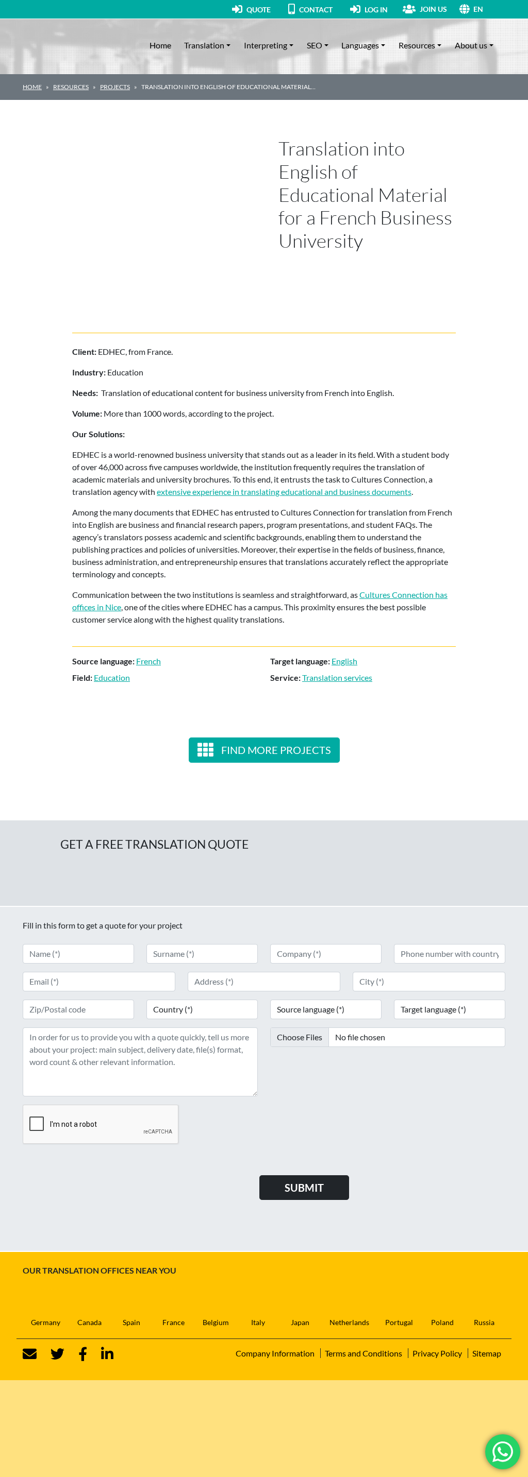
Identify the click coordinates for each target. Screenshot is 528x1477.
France (173, 1322)
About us (471, 45)
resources (71, 87)
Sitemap (486, 1353)
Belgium (216, 1322)
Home (160, 45)
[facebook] (76, 1354)
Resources (417, 45)
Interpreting (265, 45)
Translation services (337, 677)
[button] (489, 9)
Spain (131, 1322)
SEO (314, 45)
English (344, 661)
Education (112, 677)
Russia (484, 1322)
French (148, 661)
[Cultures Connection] (79, 45)
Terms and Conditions (363, 1353)
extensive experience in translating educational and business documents (284, 491)
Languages (360, 45)
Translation (204, 45)
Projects (115, 87)
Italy (258, 1322)
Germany (45, 1322)
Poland (442, 1322)
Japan (300, 1322)
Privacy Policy (437, 1353)
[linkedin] (101, 1354)
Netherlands (349, 1322)
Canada (89, 1322)
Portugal (399, 1322)
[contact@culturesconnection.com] (30, 1354)
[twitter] (51, 1354)
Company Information (275, 1353)
